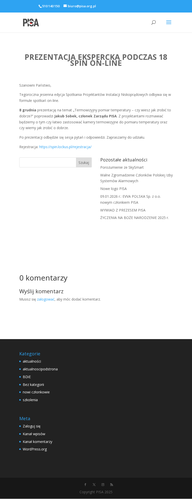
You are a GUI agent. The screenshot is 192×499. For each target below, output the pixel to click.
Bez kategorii (33, 384)
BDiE (27, 376)
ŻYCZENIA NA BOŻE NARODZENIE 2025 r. (134, 217)
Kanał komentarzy (37, 441)
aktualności (32, 361)
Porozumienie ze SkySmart (122, 167)
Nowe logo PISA (113, 188)
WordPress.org (35, 449)
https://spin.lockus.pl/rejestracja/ (65, 146)
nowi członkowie (36, 392)
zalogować (45, 299)
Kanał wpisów (34, 433)
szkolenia (30, 399)
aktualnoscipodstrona (40, 369)
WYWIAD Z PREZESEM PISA (123, 210)
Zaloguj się (31, 426)
